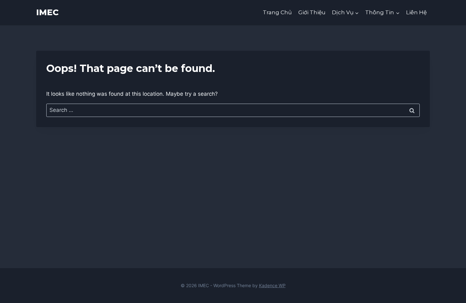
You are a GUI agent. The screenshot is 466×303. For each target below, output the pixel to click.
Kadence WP (272, 285)
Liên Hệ (416, 12)
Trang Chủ (277, 12)
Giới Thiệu (312, 12)
